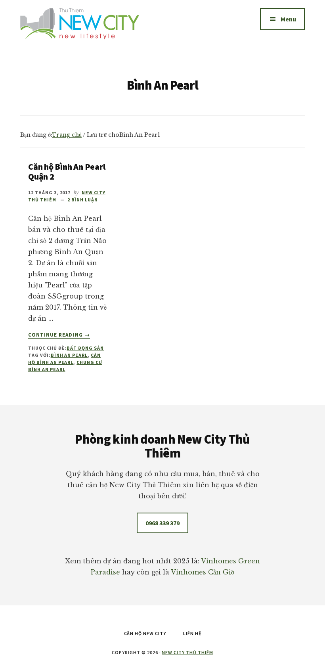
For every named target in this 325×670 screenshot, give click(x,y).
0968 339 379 (162, 523)
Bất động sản (85, 348)
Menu (288, 19)
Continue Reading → (59, 335)
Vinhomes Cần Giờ (202, 572)
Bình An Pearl (69, 355)
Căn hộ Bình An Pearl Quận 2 (66, 171)
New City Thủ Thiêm (187, 652)
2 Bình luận (82, 200)
